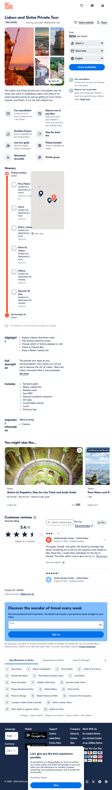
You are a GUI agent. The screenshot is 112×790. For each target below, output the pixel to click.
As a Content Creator (92, 738)
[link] (44, 478)
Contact (52, 733)
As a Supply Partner (91, 733)
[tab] (21, 660)
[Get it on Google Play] (36, 736)
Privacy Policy (55, 743)
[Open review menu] (104, 540)
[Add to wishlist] (79, 450)
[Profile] (102, 5)
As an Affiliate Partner (93, 743)
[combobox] (84, 525)
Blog (72, 743)
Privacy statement (87, 646)
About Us (74, 733)
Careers (73, 738)
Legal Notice (54, 738)
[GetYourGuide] (9, 6)
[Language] (92, 5)
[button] (19, 56)
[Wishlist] (81, 5)
